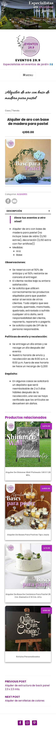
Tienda (15, 110)
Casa (7, 110)
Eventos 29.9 (27, 60)
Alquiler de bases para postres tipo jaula (28, 534)
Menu (29, 75)
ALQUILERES (22, 194)
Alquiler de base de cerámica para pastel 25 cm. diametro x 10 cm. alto (28, 595)
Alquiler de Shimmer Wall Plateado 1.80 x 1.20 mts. (28, 473)
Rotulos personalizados (28, 656)
